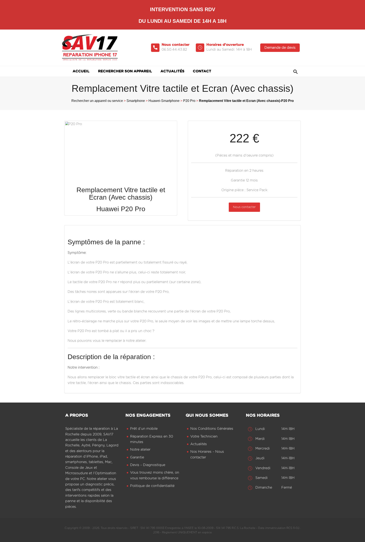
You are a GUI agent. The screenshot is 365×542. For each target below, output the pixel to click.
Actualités (198, 444)
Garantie (137, 457)
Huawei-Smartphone (164, 101)
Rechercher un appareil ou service (97, 101)
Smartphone (136, 101)
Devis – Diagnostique (147, 465)
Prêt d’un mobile (144, 428)
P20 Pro (189, 101)
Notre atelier (140, 449)
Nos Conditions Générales (211, 428)
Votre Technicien (204, 436)
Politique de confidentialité (152, 486)
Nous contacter (244, 207)
